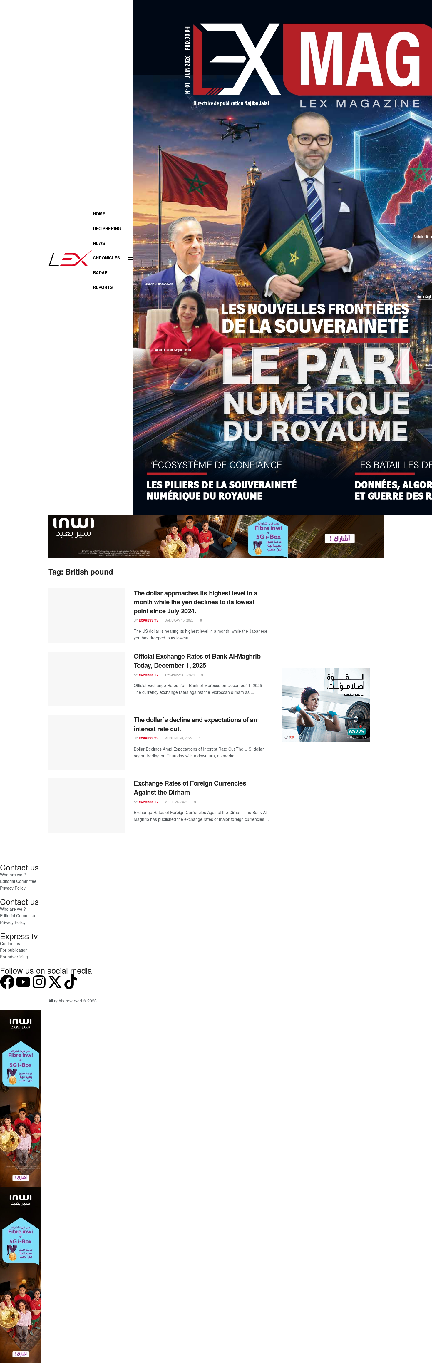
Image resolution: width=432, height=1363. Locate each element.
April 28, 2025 (175, 801)
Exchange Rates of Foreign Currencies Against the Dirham (190, 787)
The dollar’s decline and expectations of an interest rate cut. (195, 724)
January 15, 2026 (178, 620)
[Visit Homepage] (70, 258)
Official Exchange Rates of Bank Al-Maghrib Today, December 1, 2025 (197, 660)
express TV (148, 620)
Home (99, 214)
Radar (100, 272)
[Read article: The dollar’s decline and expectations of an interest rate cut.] (86, 742)
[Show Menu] (130, 258)
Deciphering (107, 228)
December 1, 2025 (179, 674)
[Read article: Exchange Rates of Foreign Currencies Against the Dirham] (86, 805)
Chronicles (106, 258)
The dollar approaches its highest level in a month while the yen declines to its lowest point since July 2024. (195, 602)
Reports (103, 287)
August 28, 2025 (178, 738)
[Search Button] (112, 301)
